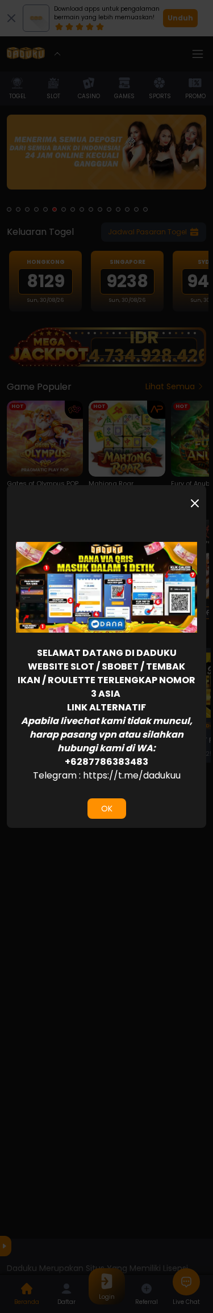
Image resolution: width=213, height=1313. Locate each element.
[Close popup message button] (195, 503)
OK (106, 808)
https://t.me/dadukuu (132, 775)
